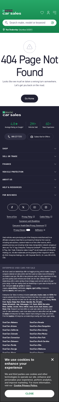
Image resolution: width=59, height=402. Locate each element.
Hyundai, (29, 302)
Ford (4, 302)
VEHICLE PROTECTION (13, 172)
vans (44, 295)
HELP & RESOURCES (12, 187)
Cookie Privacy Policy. (26, 385)
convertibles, (12, 288)
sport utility (36, 288)
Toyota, (9, 302)
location (11, 316)
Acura (36, 306)
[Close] (52, 359)
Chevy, (48, 299)
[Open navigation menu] (54, 13)
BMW (40, 304)
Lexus (31, 306)
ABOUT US (7, 179)
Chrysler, (39, 302)
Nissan (23, 302)
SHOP (5, 148)
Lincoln (15, 306)
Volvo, (21, 306)
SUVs (51, 295)
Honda (53, 299)
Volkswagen (24, 304)
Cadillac (9, 306)
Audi (40, 306)
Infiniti (26, 306)
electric (11, 290)
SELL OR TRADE (10, 156)
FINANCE (7, 164)
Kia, (34, 302)
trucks (39, 295)
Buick (35, 304)
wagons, (29, 288)
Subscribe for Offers (42, 137)
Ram (18, 302)
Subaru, (45, 306)
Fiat (8, 309)
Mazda (5, 304)
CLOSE (29, 393)
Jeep (17, 304)
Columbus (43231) (25, 29)
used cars (33, 295)
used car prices (18, 286)
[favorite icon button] (42, 12)
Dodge (14, 302)
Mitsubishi (11, 304)
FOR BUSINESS (10, 195)
